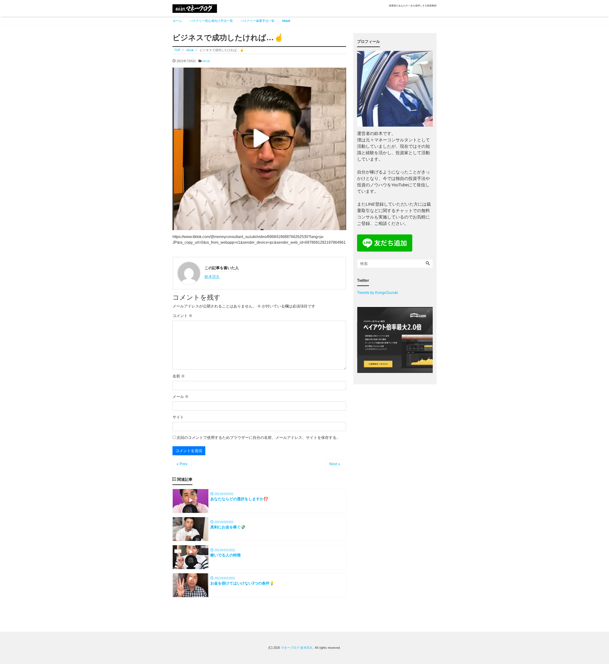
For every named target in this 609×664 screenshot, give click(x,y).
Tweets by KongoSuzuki (377, 293)
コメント (182, 316)
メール (180, 397)
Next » (334, 464)
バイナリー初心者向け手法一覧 (211, 21)
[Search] (427, 263)
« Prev (182, 464)
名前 (178, 376)
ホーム (177, 21)
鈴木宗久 (212, 277)
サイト (178, 417)
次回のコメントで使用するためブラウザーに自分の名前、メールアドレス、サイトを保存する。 (258, 438)
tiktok (286, 21)
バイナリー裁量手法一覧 (258, 21)
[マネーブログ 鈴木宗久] (194, 8)
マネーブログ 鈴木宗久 (297, 647)
